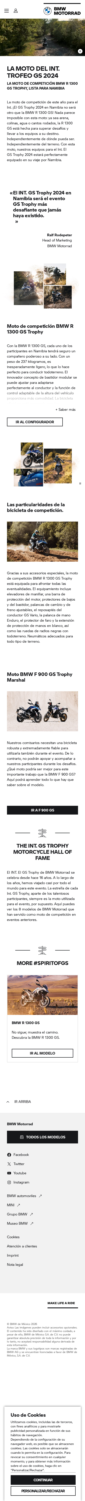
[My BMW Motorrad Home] (62, 11)
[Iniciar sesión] (15, 9)
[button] (6, 11)
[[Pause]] (80, 51)
